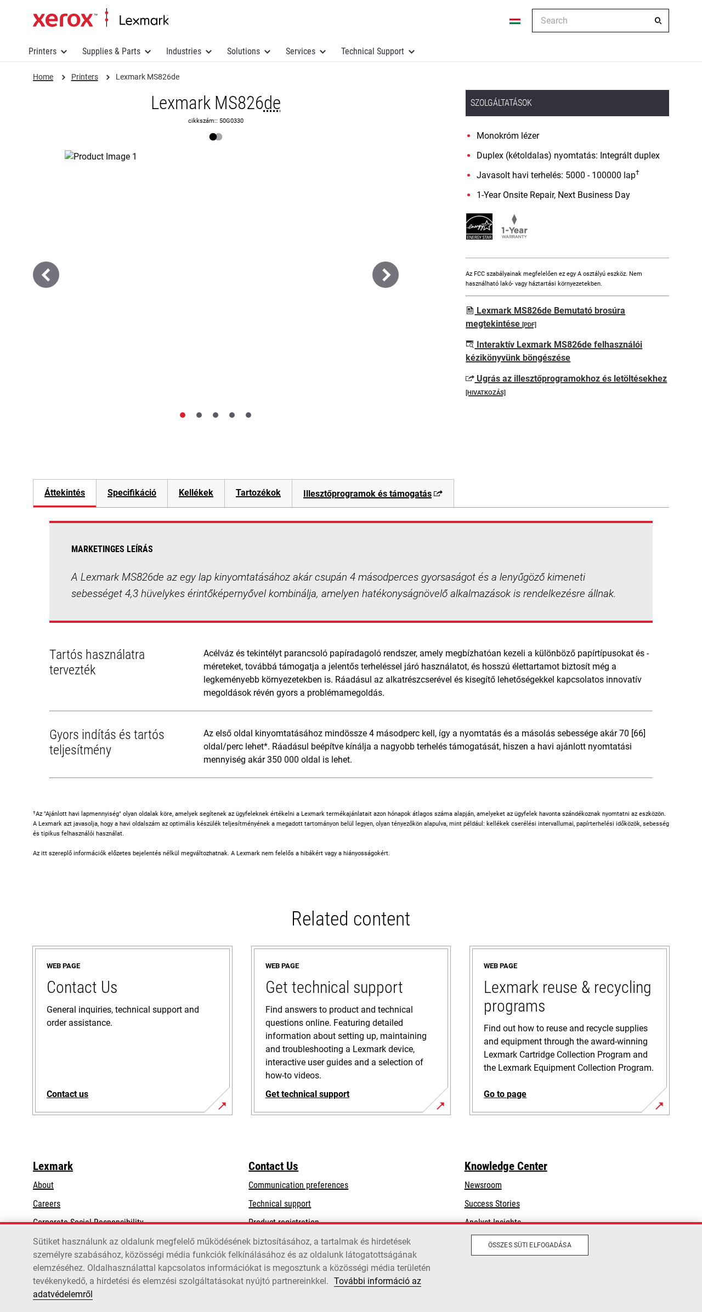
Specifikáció (131, 492)
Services (300, 51)
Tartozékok (258, 492)
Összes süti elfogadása (529, 1245)
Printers (42, 51)
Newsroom (483, 1185)
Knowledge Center (506, 1166)
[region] (351, 1267)
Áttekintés (64, 492)
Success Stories (492, 1204)
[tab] (182, 415)
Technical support (279, 1204)
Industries (183, 51)
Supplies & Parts (111, 51)
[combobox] (600, 20)
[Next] (385, 275)
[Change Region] (515, 21)
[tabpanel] (351, 652)
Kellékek (196, 492)
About (43, 1185)
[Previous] (46, 275)
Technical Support (372, 51)
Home (100, 18)
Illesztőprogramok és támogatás (367, 494)
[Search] (658, 20)
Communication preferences (298, 1185)
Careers (46, 1204)
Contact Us (273, 1166)
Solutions (243, 51)
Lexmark (53, 1166)
